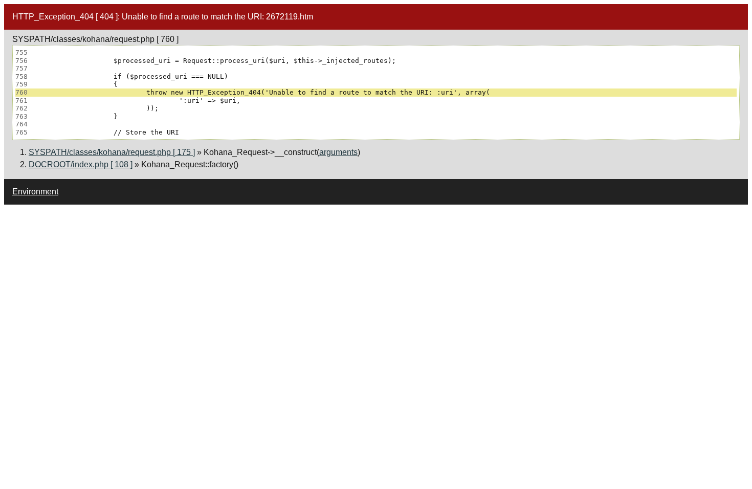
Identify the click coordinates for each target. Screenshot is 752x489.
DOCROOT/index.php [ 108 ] (80, 164)
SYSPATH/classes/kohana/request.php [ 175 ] (112, 152)
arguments (338, 152)
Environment (35, 191)
